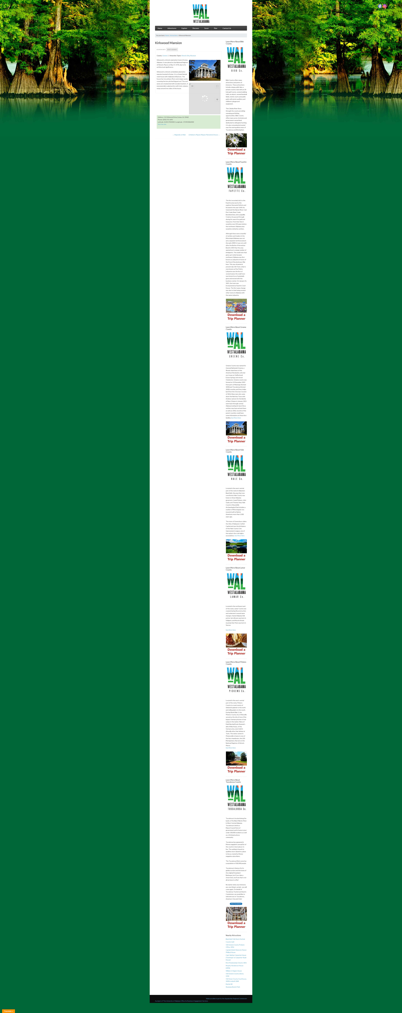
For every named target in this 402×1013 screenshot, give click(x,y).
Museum (193, 55)
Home (160, 28)
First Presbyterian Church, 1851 (236, 963)
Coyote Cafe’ (230, 942)
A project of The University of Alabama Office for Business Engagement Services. (181, 1001)
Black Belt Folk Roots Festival (235, 939)
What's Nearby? (172, 49)
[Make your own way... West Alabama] (201, 13)
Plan (215, 28)
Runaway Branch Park (233, 987)
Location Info (161, 49)
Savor (206, 28)
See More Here (236, 418)
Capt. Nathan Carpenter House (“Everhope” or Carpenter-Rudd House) (236, 957)
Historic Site (186, 55)
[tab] (161, 49)
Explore (184, 28)
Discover (196, 28)
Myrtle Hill (229, 984)
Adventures (172, 28)
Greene (164, 55)
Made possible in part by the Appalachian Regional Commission (226, 998)
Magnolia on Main (179, 135)
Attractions (174, 35)
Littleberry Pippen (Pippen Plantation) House (204, 135)
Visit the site (162, 124)
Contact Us (227, 28)
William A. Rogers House (234, 971)
